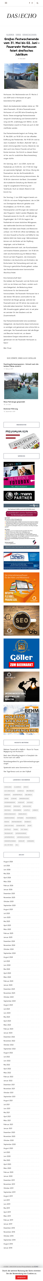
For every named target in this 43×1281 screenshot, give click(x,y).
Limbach (35, 810)
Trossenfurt (9, 833)
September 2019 (9, 1192)
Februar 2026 (8, 886)
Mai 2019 (7, 1208)
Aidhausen (8, 787)
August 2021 (8, 1101)
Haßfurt (21, 802)
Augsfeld (21, 791)
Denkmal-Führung (11, 409)
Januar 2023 (8, 1033)
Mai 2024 (7, 969)
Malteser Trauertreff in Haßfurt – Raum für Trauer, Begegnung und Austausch (21, 750)
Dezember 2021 (9, 1085)
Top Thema (24, 829)
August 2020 (8, 1148)
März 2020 (7, 1168)
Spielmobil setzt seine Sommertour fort (18, 768)
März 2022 (7, 1073)
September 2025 (10, 905)
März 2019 (7, 1216)
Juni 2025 (7, 917)
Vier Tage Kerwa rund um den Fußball (17, 772)
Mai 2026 (7, 874)
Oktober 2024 (9, 949)
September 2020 (10, 1144)
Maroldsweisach (10, 814)
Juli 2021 (7, 1105)
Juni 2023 (7, 1013)
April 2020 (7, 1164)
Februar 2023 (8, 1029)
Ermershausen (24, 798)
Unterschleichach (23, 837)
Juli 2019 (7, 1200)
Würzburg (30, 841)
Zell (17, 845)
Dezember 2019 (9, 1180)
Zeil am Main (9, 845)
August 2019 (8, 1196)
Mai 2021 (7, 1112)
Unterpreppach (9, 837)
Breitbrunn (30, 791)
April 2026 (7, 878)
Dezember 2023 (9, 989)
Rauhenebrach (31, 818)
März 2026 (7, 882)
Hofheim (29, 802)
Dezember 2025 (9, 893)
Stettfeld (8, 829)
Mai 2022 (7, 1065)
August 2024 (8, 957)
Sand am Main (9, 825)
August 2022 (8, 1053)
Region (7, 822)
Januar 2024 (8, 985)
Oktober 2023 (8, 997)
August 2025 (8, 909)
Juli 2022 (7, 1057)
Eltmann (13, 798)
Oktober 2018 (8, 1236)
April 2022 (7, 1069)
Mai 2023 (7, 1017)
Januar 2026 (8, 890)
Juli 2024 (7, 961)
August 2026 (8, 862)
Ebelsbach (28, 794)
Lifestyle (27, 810)
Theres (18, 34)
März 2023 (7, 1025)
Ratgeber (20, 818)
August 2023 (8, 1005)
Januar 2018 (8, 1248)
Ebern (6, 798)
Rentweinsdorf (17, 822)
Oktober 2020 (9, 1140)
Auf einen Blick (10, 791)
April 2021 (7, 1116)
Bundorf (7, 794)
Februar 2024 (8, 981)
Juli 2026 (7, 866)
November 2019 (9, 1184)
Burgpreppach (17, 794)
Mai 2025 (7, 921)
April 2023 (7, 1021)
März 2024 (7, 977)
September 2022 (10, 1049)
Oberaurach (23, 814)
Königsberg (17, 810)
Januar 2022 (8, 1081)
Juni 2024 (7, 965)
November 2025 (9, 897)
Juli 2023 (7, 1009)
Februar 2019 (8, 1220)
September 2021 (9, 1097)
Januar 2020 (8, 1176)
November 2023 (9, 993)
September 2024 (10, 953)
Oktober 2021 (8, 1093)
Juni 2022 (7, 1061)
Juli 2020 (7, 1152)
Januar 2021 (8, 1128)
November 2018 (9, 1232)
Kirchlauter (27, 806)
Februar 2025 (8, 933)
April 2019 (7, 1212)
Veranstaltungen (29, 34)
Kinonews (8, 806)
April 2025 (7, 925)
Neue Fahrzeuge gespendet (14, 402)
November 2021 (9, 1089)
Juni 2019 (7, 1204)
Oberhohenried (9, 818)
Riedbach (28, 822)
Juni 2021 (7, 1108)
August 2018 (8, 1244)
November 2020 (9, 1136)
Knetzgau (8, 810)
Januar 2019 (8, 1224)
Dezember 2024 (9, 941)
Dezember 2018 (9, 1228)
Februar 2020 (8, 1172)
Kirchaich (17, 806)
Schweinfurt (20, 825)
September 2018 (10, 1240)
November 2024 (9, 945)
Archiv (26, 787)
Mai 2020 (7, 1160)
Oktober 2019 (8, 1188)
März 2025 (7, 929)
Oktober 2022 (8, 1045)
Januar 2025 (8, 937)
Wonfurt (21, 841)
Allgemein (10, 34)
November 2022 (9, 1041)
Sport (29, 825)
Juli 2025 (7, 913)
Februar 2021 (8, 1124)
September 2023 (10, 1001)
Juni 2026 (7, 870)
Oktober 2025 (8, 901)
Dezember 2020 (9, 1132)
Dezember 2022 (9, 1037)
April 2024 (7, 973)
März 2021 (7, 1120)
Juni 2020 (7, 1156)
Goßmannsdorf (10, 802)
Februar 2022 (8, 1077)
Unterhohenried (21, 833)
